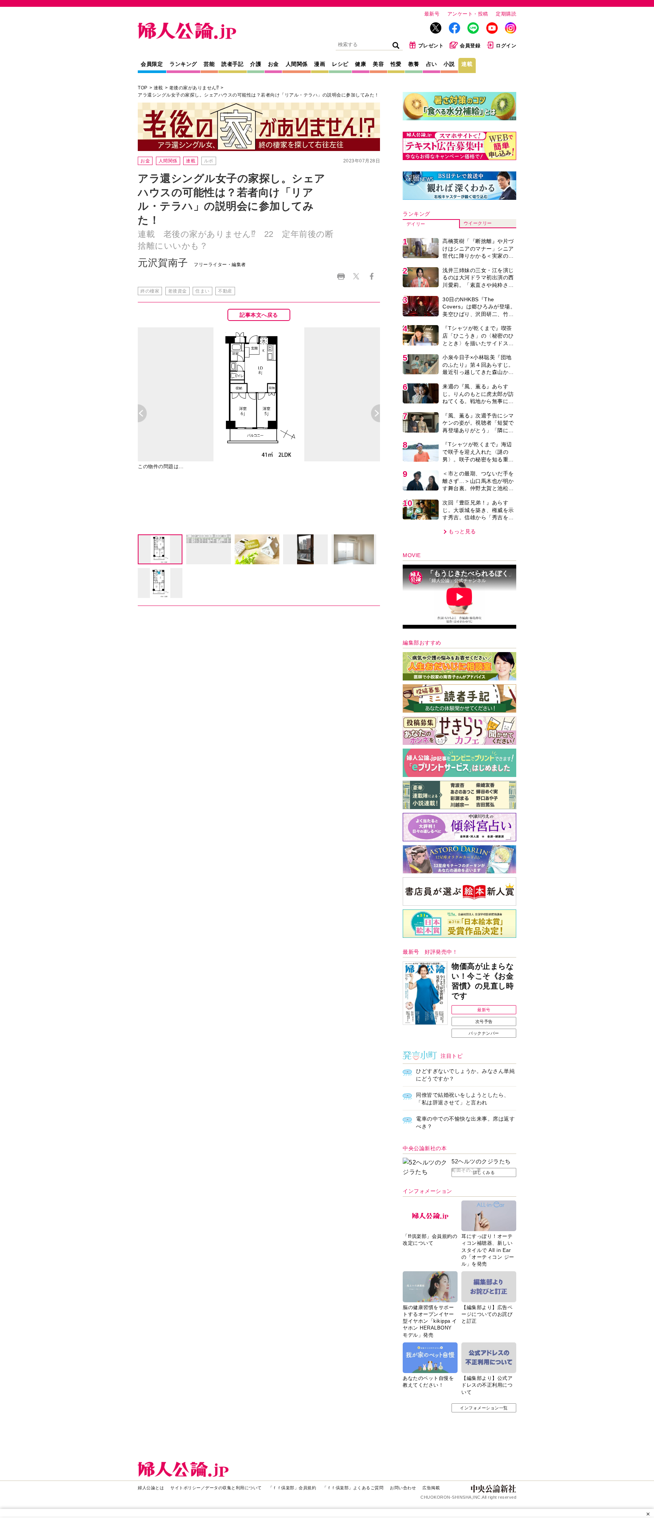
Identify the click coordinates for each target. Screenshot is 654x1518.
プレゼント (431, 45)
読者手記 (232, 64)
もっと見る (462, 531)
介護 (255, 64)
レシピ (340, 64)
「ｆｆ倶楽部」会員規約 (292, 1487)
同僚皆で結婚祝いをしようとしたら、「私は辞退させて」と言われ (462, 1098)
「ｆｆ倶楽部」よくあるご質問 (352, 1487)
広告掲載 (431, 1487)
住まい (202, 291)
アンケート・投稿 (467, 14)
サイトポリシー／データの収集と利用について (216, 1487)
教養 (413, 64)
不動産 (225, 291)
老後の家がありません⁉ (194, 87)
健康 (360, 64)
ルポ (208, 160)
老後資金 (177, 291)
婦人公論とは (151, 1487)
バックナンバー (484, 1033)
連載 (466, 64)
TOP (143, 87)
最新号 (432, 14)
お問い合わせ (403, 1487)
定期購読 (506, 14)
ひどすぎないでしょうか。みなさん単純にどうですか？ (465, 1075)
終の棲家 (149, 291)
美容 (378, 64)
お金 (273, 64)
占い (431, 64)
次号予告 (484, 1021)
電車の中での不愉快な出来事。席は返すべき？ (465, 1122)
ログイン (506, 45)
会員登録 (470, 45)
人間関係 (297, 64)
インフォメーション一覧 (484, 1408)
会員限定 (152, 64)
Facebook (371, 276)
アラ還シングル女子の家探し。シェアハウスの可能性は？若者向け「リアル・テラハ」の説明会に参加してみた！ (261, 95)
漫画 (319, 64)
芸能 (209, 64)
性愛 (396, 64)
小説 (449, 64)
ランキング (183, 64)
